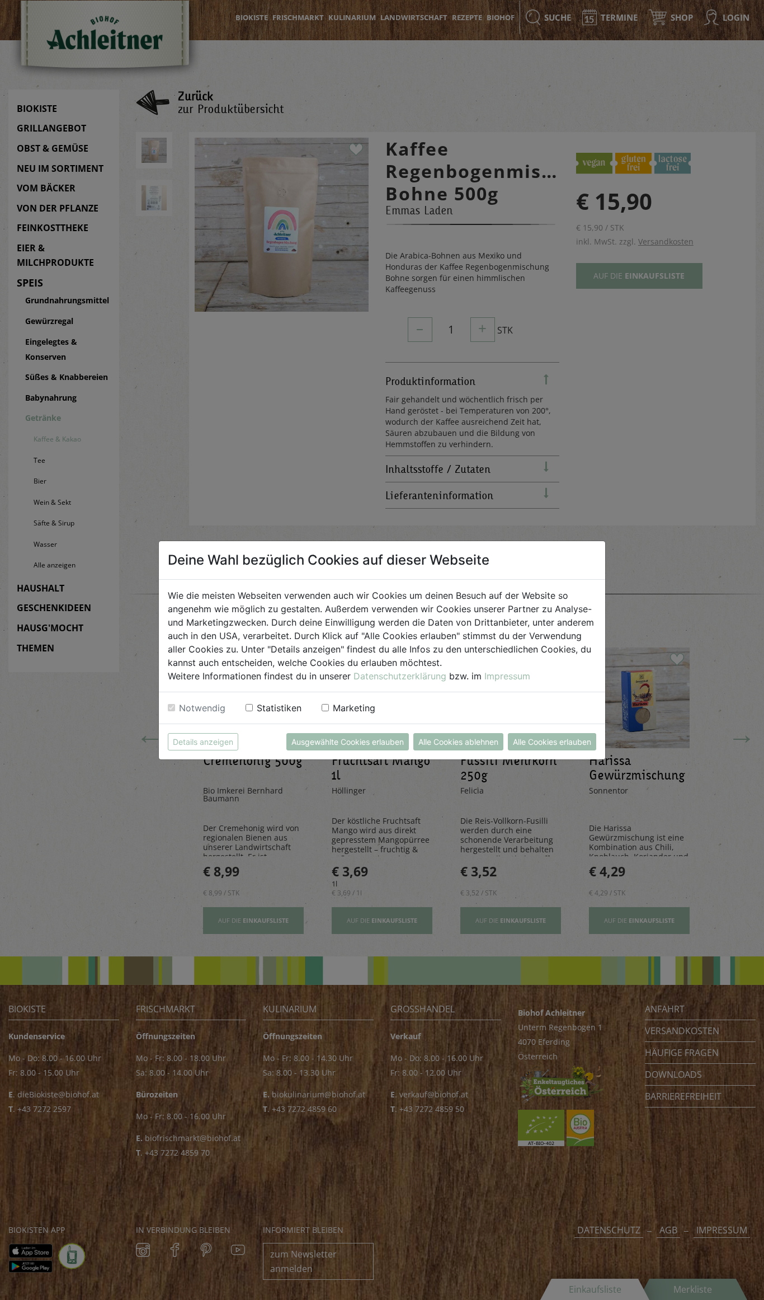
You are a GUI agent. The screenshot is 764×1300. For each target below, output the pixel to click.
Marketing (354, 708)
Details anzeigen (203, 742)
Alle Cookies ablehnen (458, 742)
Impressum (507, 676)
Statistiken (279, 708)
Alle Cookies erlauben (552, 742)
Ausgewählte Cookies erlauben (347, 742)
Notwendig (202, 708)
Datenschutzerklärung (399, 676)
